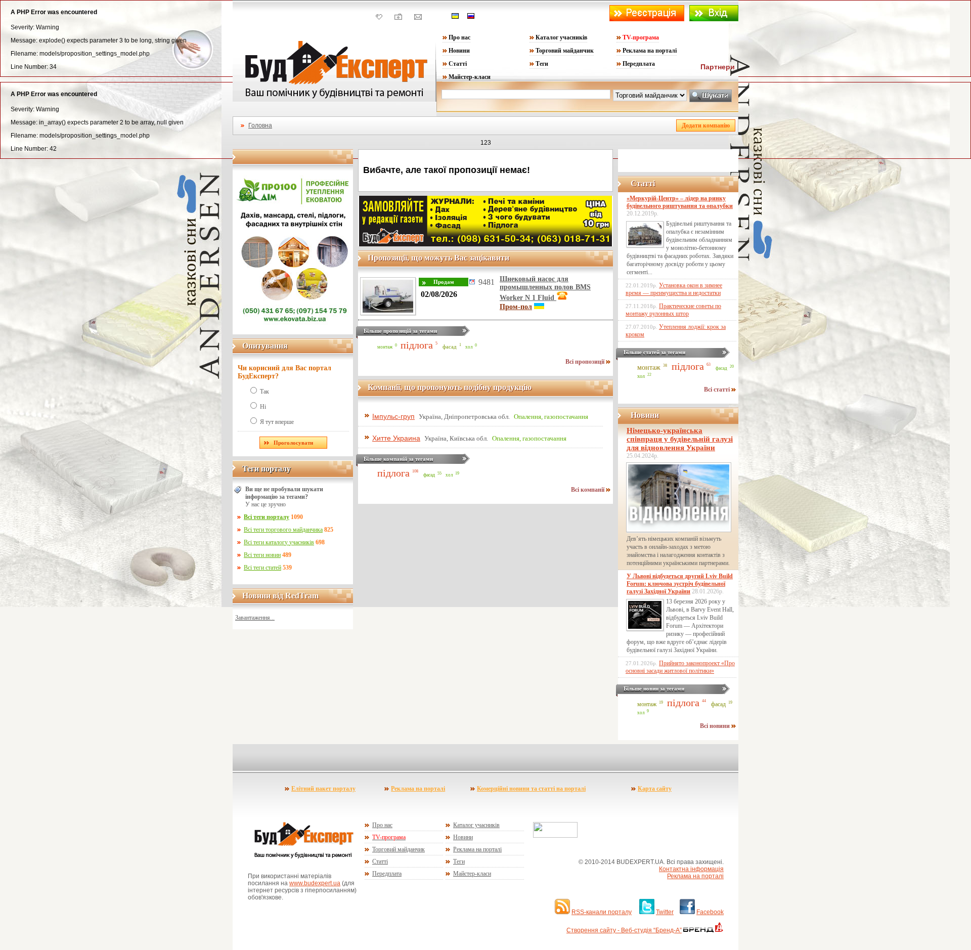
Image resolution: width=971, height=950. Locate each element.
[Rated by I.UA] (555, 835)
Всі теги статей (262, 567)
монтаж (384, 347)
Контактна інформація (691, 869)
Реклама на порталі (650, 50)
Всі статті (717, 389)
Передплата (639, 63)
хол (468, 347)
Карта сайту (655, 788)
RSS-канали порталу (601, 912)
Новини (459, 50)
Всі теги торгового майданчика (283, 529)
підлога (417, 345)
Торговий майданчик (565, 50)
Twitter (665, 912)
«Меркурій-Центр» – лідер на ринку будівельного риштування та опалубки (680, 202)
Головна (260, 125)
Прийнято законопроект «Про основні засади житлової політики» (680, 667)
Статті (458, 63)
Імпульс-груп (393, 416)
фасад (450, 346)
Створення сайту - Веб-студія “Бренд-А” (624, 930)
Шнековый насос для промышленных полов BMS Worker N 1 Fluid (545, 288)
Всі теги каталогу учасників (279, 542)
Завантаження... (255, 617)
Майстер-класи (470, 76)
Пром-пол (516, 307)
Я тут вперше (277, 421)
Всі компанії (588, 489)
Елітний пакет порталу (323, 788)
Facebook (710, 912)
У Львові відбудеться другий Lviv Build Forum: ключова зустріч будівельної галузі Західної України (680, 584)
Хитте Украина (396, 438)
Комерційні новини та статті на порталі (531, 788)
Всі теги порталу (266, 517)
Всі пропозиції (585, 361)
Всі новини (715, 725)
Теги (542, 63)
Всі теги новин (262, 554)
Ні (263, 406)
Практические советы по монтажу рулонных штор (673, 310)
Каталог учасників (561, 37)
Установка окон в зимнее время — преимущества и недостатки (674, 289)
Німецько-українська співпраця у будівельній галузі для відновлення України (680, 439)
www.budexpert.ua (314, 883)
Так (264, 391)
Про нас (459, 37)
